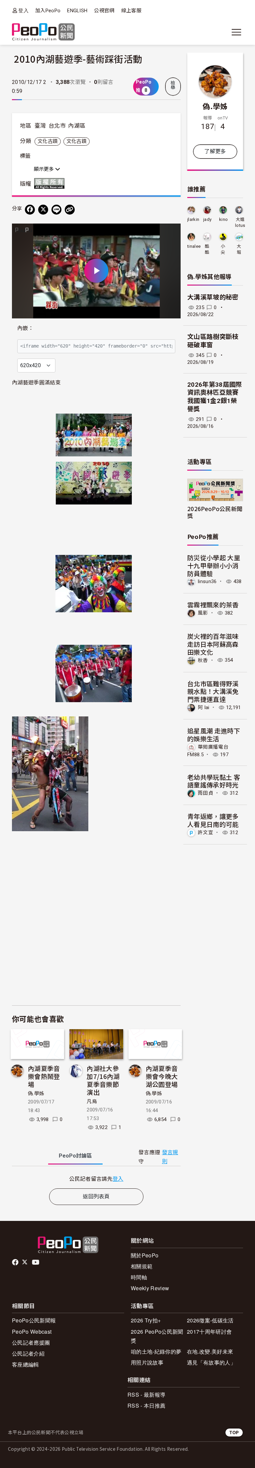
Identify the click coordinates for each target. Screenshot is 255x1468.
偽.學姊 (36, 1094)
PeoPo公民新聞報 (34, 1320)
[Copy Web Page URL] (70, 210)
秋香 (203, 660)
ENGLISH (77, 11)
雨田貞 (205, 793)
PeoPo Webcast (31, 1331)
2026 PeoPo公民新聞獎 (157, 1336)
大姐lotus (240, 222)
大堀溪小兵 (239, 249)
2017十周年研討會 (209, 1331)
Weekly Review (150, 1288)
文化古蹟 (48, 141)
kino (223, 219)
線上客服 (131, 11)
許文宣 (205, 832)
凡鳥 (92, 1101)
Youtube (36, 1262)
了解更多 (215, 151)
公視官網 (104, 11)
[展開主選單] (236, 32)
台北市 (57, 125)
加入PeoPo (47, 11)
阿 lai (204, 707)
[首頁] (43, 32)
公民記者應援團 (31, 1342)
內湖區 (76, 125)
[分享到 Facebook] (30, 210)
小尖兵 (223, 249)
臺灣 (40, 125)
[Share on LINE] (56, 210)
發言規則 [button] (170, 1157)
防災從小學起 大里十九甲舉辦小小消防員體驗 (213, 565)
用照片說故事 (147, 1362)
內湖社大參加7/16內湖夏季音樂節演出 (103, 1080)
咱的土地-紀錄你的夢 (156, 1351)
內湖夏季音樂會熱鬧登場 (44, 1076)
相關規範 (141, 1266)
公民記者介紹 (28, 1353)
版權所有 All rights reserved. (50, 183)
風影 (203, 613)
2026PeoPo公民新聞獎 (214, 512)
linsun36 (207, 581)
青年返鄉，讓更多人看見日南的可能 (213, 820)
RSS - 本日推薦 (146, 1405)
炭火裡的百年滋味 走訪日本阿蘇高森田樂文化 (213, 644)
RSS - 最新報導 (146, 1394)
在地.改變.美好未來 (210, 1351)
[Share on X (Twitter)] (43, 210)
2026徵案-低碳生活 (210, 1320)
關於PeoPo (144, 1255)
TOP (234, 1432)
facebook (16, 1262)
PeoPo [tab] (75, 1156)
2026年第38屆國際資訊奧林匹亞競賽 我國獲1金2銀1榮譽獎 (214, 397)
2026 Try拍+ (146, 1320)
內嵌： (25, 328)
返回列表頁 (96, 1196)
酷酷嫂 (207, 249)
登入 (23, 10)
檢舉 (173, 85)
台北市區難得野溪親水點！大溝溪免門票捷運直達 (213, 691)
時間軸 (139, 1277)
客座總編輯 (25, 1364)
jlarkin (193, 219)
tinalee (194, 246)
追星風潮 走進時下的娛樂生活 (213, 734)
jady (207, 219)
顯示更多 (44, 169)
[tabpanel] (96, 1178)
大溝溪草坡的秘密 (213, 297)
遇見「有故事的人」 (211, 1362)
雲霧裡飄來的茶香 (213, 604)
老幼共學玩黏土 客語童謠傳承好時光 (213, 780)
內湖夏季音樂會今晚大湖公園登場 (162, 1076)
